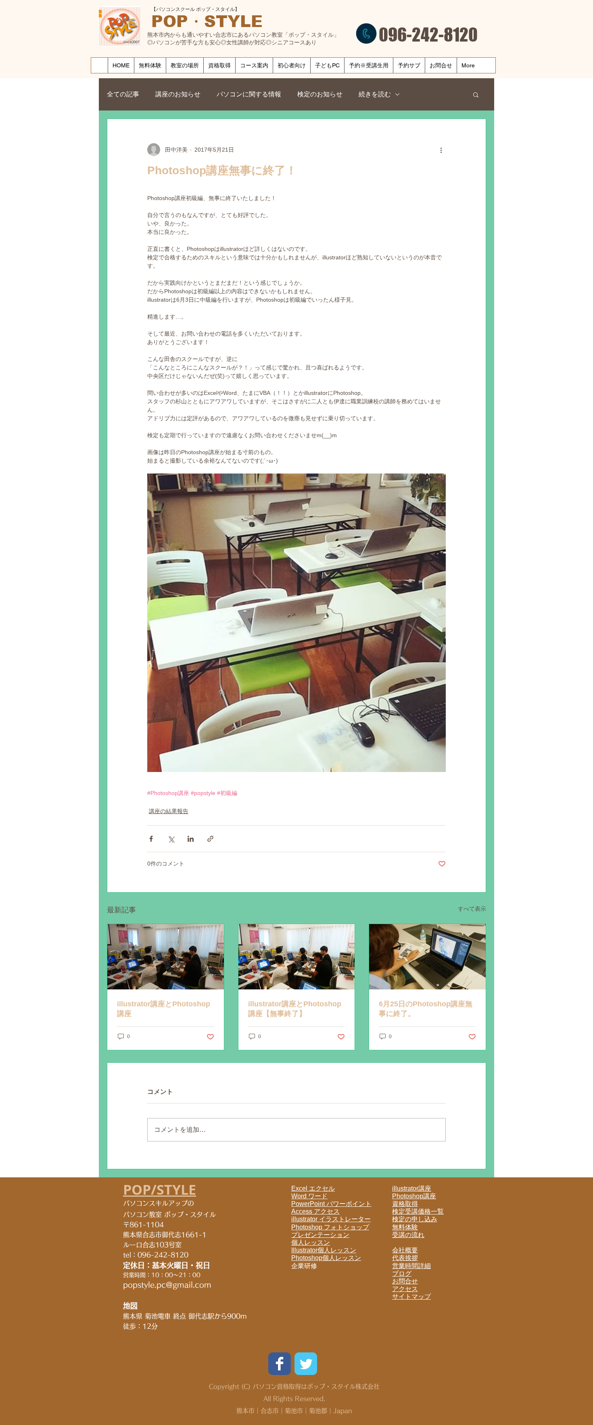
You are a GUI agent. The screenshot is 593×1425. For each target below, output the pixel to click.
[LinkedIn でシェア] (190, 839)
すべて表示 (472, 908)
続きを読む (375, 94)
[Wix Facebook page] (279, 1363)
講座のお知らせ (177, 94)
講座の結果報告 (168, 811)
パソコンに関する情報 (249, 94)
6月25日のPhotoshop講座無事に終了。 (425, 1009)
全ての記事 (123, 94)
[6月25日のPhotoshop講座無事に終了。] (427, 956)
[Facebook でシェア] (151, 839)
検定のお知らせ (319, 94)
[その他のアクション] (441, 149)
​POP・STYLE (207, 21)
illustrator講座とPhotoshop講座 (163, 1009)
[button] (476, 94)
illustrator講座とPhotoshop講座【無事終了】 (294, 1009)
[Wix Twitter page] (305, 1363)
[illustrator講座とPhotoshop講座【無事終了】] (296, 956)
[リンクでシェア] (210, 839)
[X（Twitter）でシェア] (171, 839)
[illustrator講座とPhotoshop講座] (165, 956)
